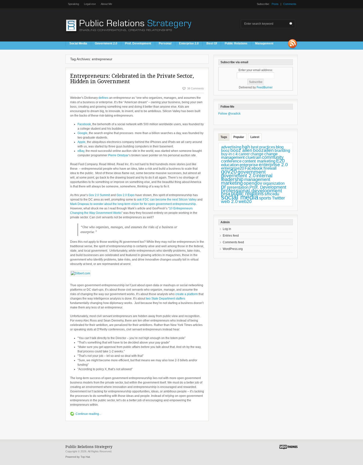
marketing (232, 183)
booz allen (241, 150)
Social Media (78, 43)
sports (265, 198)
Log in (227, 229)
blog (279, 146)
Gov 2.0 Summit (99, 195)
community (272, 157)
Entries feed (231, 235)
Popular (238, 137)
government (252, 172)
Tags (224, 137)
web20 (245, 201)
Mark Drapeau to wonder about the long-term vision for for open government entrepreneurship (133, 204)
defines (104, 98)
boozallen (263, 150)
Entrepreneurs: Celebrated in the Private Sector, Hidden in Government (132, 78)
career (244, 154)
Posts (275, 3)
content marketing (258, 161)
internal (264, 175)
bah (246, 146)
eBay (81, 151)
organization (274, 183)
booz (225, 150)
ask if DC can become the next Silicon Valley (167, 199)
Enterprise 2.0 (189, 43)
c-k (235, 154)
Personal (165, 43)
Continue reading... (88, 414)
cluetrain (253, 157)
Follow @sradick (229, 113)
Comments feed (233, 242)
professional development (251, 190)
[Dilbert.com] (80, 273)
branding (282, 150)
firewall (270, 168)
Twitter (278, 198)
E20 (280, 160)
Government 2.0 (106, 43)
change (256, 154)
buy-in (226, 154)
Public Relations (236, 43)
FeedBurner (265, 87)
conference (231, 161)
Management (264, 43)
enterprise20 (232, 168)
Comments (289, 3)
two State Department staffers (165, 298)
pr (223, 186)
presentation (238, 187)
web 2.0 (229, 201)
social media (239, 197)
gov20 (229, 171)
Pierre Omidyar (118, 155)
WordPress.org (233, 249)
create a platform (186, 294)
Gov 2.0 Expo (126, 195)
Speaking (73, 3)
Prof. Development (138, 43)
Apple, (82, 142)
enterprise (249, 164)
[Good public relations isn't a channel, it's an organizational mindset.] (129, 34)
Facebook (84, 124)
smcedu (271, 194)
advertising (231, 146)
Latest (254, 137)
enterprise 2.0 (273, 164)
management (257, 179)
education (230, 164)
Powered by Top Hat (77, 456)
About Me (106, 3)
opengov (252, 183)
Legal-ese (90, 3)
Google (82, 133)
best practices (263, 147)
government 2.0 (238, 175)
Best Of (211, 43)
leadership (232, 179)
